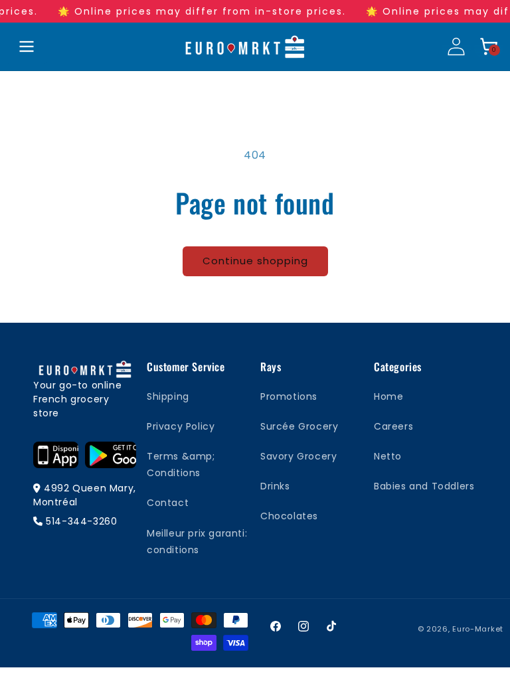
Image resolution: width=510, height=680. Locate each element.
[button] (488, 46)
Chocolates (289, 516)
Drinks (275, 486)
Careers (393, 426)
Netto (388, 456)
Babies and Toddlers (424, 486)
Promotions (288, 396)
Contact (168, 502)
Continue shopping (255, 261)
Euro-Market (477, 629)
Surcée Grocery (299, 426)
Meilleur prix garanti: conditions (197, 541)
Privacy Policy (180, 426)
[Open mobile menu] (26, 46)
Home (388, 396)
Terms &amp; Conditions (181, 464)
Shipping (168, 396)
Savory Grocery (298, 456)
